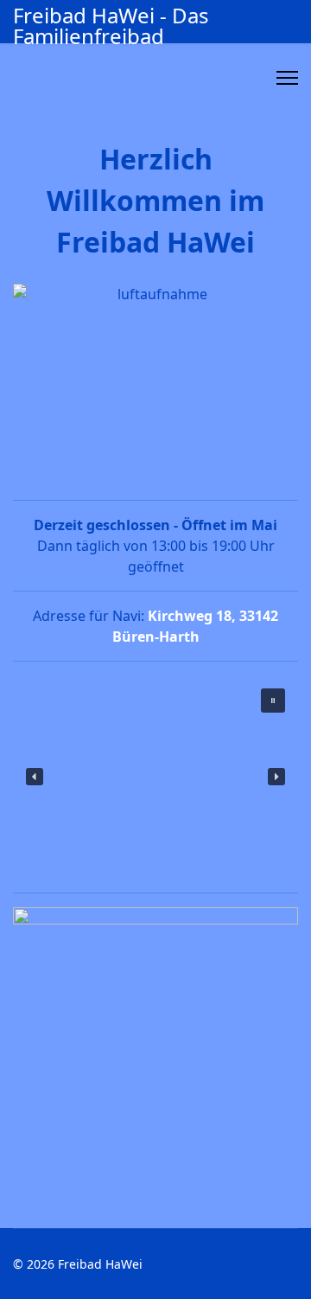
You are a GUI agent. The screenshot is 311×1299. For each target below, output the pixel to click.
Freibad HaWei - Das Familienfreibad (111, 26)
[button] (273, 700)
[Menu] (287, 78)
